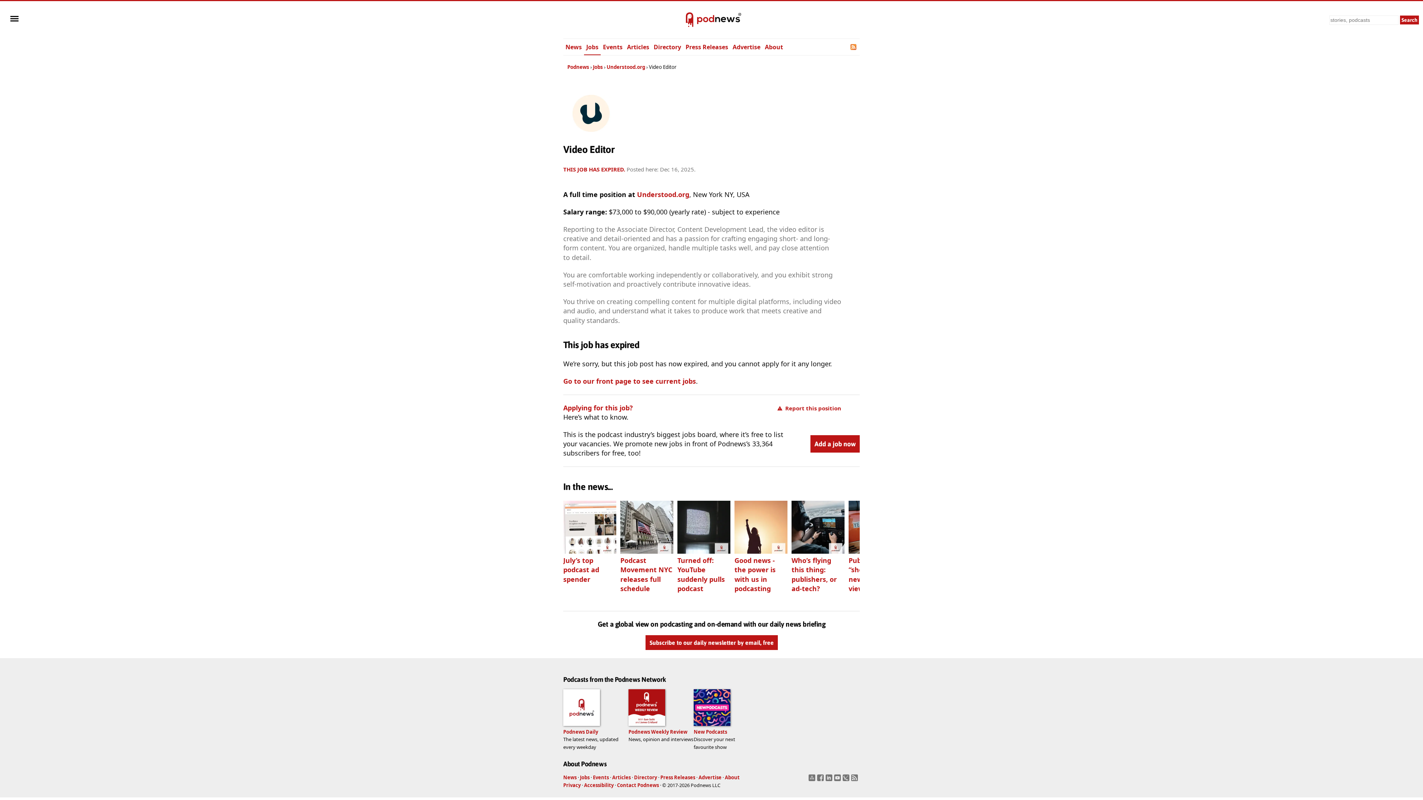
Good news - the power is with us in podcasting (755, 574)
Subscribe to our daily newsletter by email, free (712, 642)
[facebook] (821, 780)
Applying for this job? (598, 407)
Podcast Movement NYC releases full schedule (646, 574)
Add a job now (835, 444)
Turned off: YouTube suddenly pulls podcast (701, 574)
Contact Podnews (638, 785)
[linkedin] (830, 780)
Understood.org (626, 67)
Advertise (746, 47)
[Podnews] (689, 20)
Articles (638, 47)
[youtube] (838, 780)
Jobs (592, 47)
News (573, 47)
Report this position (813, 408)
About (774, 47)
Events (613, 47)
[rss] (855, 780)
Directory (667, 47)
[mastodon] (813, 780)
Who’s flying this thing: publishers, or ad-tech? (814, 574)
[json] (847, 780)
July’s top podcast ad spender (581, 569)
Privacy (572, 785)
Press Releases (707, 47)
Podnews (578, 67)
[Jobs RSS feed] (854, 47)
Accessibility (599, 785)
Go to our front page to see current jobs (629, 381)
